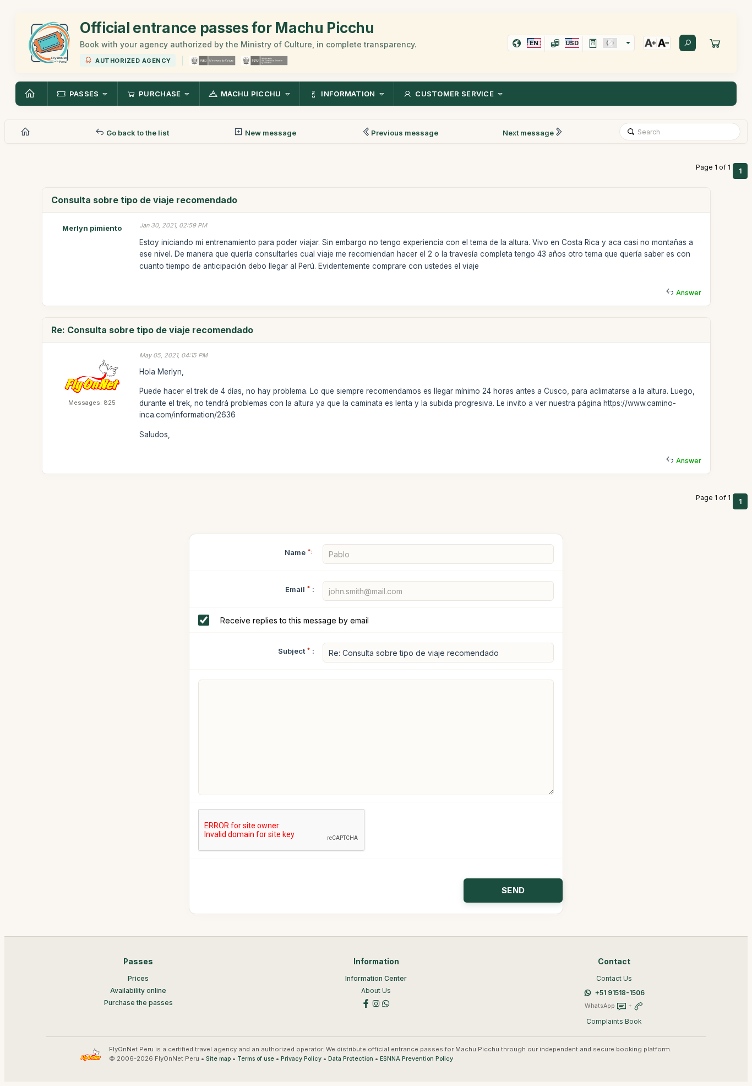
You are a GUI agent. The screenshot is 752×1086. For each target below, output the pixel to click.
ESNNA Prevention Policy (416, 1058)
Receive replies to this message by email (294, 620)
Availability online (138, 990)
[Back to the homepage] (31, 94)
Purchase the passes (138, 1002)
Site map (218, 1058)
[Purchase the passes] (715, 43)
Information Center (376, 978)
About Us (376, 990)
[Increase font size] (650, 43)
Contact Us (614, 978)
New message (269, 132)
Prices (138, 978)
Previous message (404, 132)
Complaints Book (614, 1021)
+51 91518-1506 (620, 993)
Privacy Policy (301, 1058)
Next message (528, 132)
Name (298, 552)
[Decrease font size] (663, 43)
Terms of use (255, 1058)
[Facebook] (366, 1002)
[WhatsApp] (386, 1002)
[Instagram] (376, 1002)
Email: (299, 589)
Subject (291, 651)
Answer (688, 293)
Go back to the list (137, 132)
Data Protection (350, 1058)
